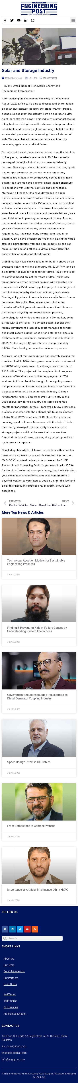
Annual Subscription (15, 1013)
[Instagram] (32, 20)
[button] (73, 20)
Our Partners (11, 977)
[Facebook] (5, 929)
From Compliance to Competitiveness (31, 826)
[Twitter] (12, 20)
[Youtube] (19, 20)
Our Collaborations (14, 971)
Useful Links (10, 984)
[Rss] (35, 929)
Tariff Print (10, 994)
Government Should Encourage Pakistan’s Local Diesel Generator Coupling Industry (37, 696)
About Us (9, 958)
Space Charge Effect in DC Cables (28, 762)
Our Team (9, 965)
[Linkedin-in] (25, 20)
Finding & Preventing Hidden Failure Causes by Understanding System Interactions (37, 629)
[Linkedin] (12, 929)
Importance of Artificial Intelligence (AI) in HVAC (37, 889)
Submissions (11, 1007)
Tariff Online (10, 1000)
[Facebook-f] (5, 20)
